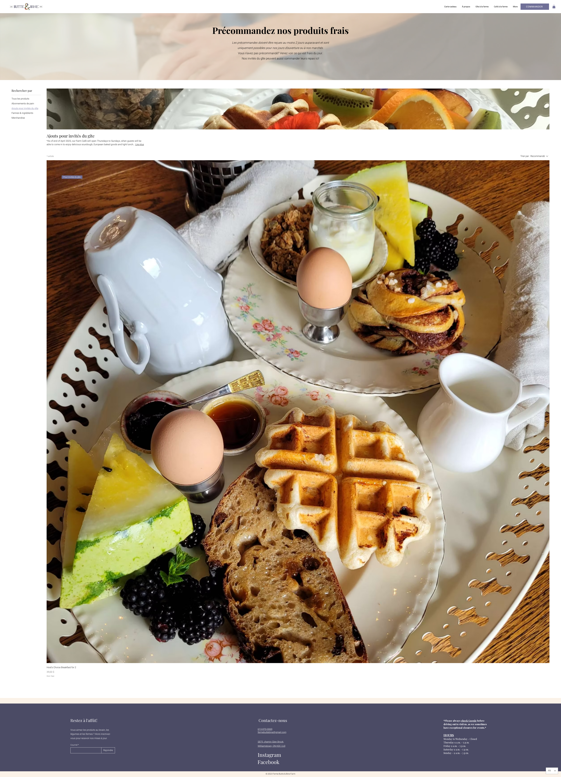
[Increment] (547, 681)
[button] (553, 6)
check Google (469, 720)
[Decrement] (49, 681)
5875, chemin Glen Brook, (271, 742)
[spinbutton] (298, 681)
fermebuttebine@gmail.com (272, 732)
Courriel (73, 745)
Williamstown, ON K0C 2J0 (271, 746)
